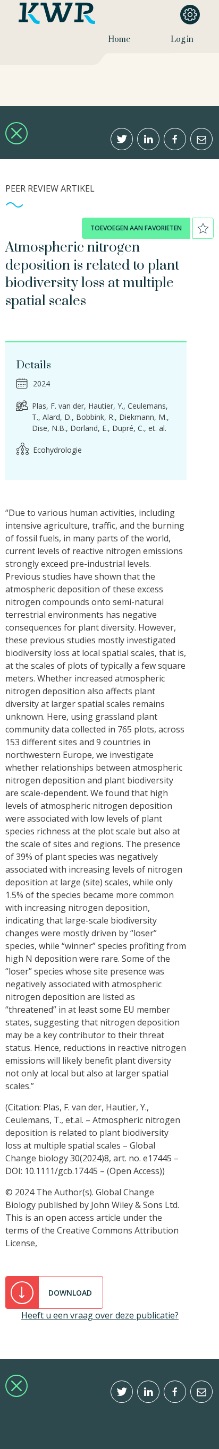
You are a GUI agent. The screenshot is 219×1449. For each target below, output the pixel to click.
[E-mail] (201, 139)
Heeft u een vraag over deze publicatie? (100, 1315)
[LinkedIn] (148, 139)
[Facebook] (175, 139)
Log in (182, 39)
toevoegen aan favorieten (136, 227)
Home (119, 39)
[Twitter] (122, 139)
